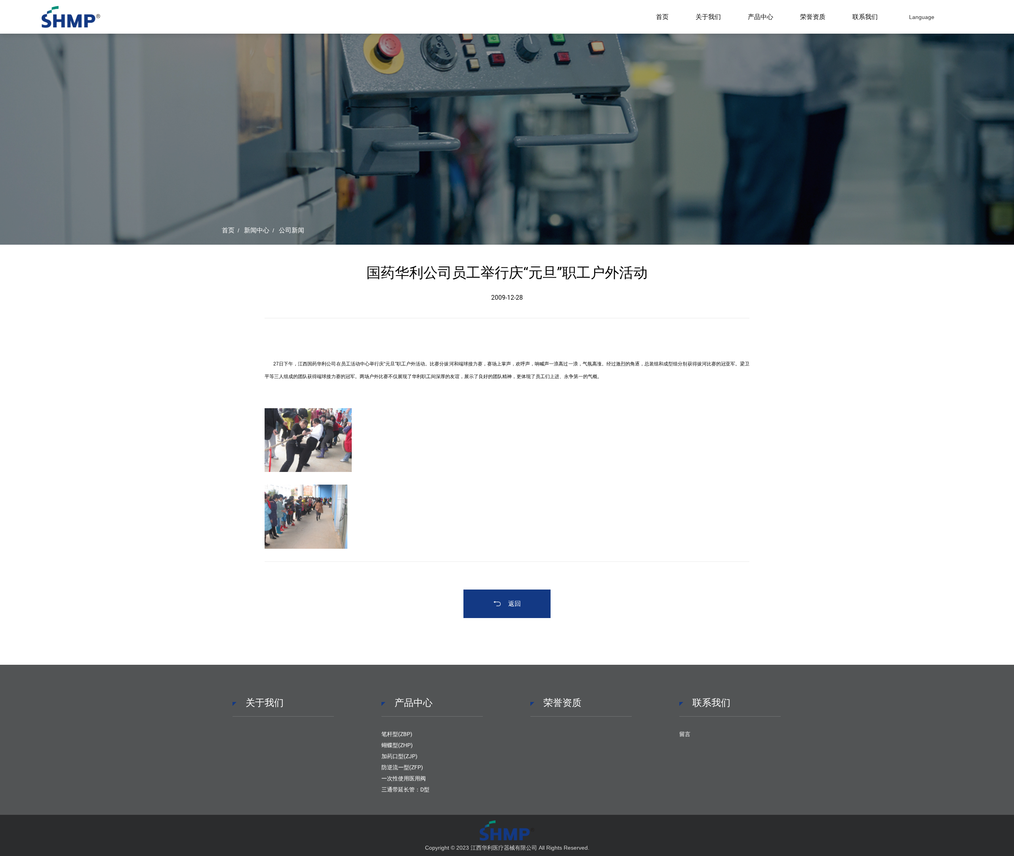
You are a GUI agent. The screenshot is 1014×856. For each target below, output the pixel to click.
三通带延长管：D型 (405, 789)
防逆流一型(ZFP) (402, 767)
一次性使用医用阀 (403, 778)
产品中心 (760, 17)
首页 (662, 17)
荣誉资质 (812, 17)
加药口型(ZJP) (399, 756)
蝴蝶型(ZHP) (397, 745)
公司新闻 (291, 230)
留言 (684, 734)
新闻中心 (256, 230)
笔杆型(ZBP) (396, 734)
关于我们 (708, 17)
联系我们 (865, 17)
